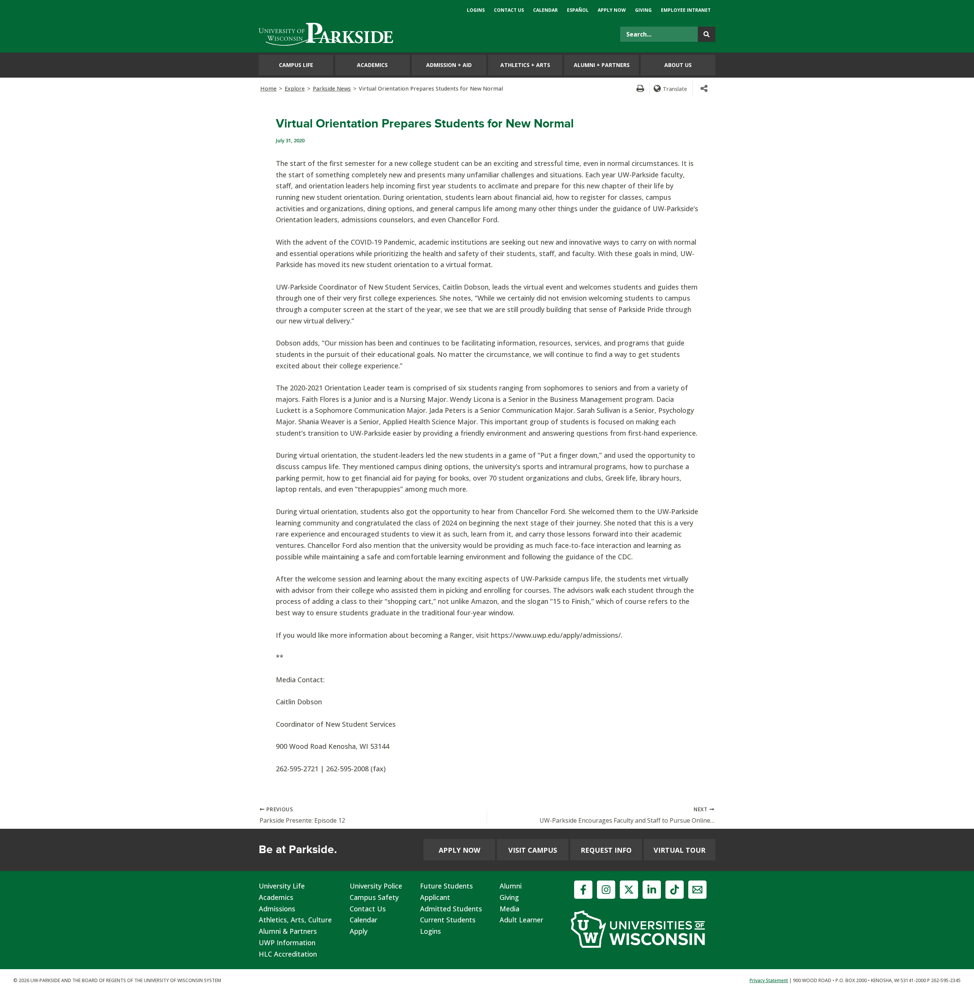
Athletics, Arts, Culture (295, 919)
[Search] (706, 34)
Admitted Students (451, 908)
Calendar (363, 919)
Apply (359, 931)
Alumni (511, 885)
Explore (295, 88)
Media (509, 908)
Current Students (448, 919)
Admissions (277, 908)
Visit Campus (532, 850)
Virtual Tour (679, 850)
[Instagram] (606, 890)
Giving (509, 897)
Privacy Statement (769, 980)
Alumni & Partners (288, 931)
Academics (276, 897)
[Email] (697, 890)
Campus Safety (374, 897)
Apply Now (459, 850)
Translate (675, 88)
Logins (430, 931)
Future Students (446, 885)
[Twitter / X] (629, 890)
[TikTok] (674, 890)
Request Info (606, 850)
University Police (376, 885)
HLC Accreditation (288, 954)
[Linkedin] (652, 890)
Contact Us (368, 908)
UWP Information (287, 942)
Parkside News (332, 88)
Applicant (435, 897)
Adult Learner (521, 919)
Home (268, 88)
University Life (282, 885)
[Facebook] (583, 890)
